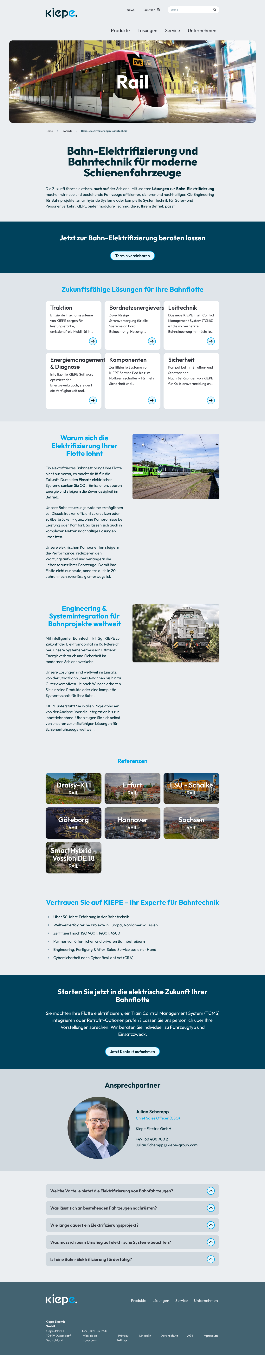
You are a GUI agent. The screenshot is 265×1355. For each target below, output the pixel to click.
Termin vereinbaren (132, 255)
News (130, 10)
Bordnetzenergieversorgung (132, 307)
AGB (190, 1335)
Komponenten (128, 359)
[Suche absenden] (214, 9)
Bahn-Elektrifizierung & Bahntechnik (104, 131)
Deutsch (149, 10)
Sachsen (191, 823)
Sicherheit (181, 359)
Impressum (210, 1335)
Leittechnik (182, 307)
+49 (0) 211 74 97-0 (94, 1331)
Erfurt (132, 788)
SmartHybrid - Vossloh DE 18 (73, 857)
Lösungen (147, 30)
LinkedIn (145, 1335)
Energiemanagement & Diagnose (73, 363)
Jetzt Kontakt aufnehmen (132, 1051)
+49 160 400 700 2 (152, 1139)
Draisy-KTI (73, 788)
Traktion (61, 307)
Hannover (132, 823)
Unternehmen (202, 30)
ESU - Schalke (191, 788)
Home (49, 131)
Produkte (120, 30)
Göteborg (73, 823)
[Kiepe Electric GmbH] (61, 13)
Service (172, 30)
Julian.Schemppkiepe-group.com (166, 1144)
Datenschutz (169, 1335)
